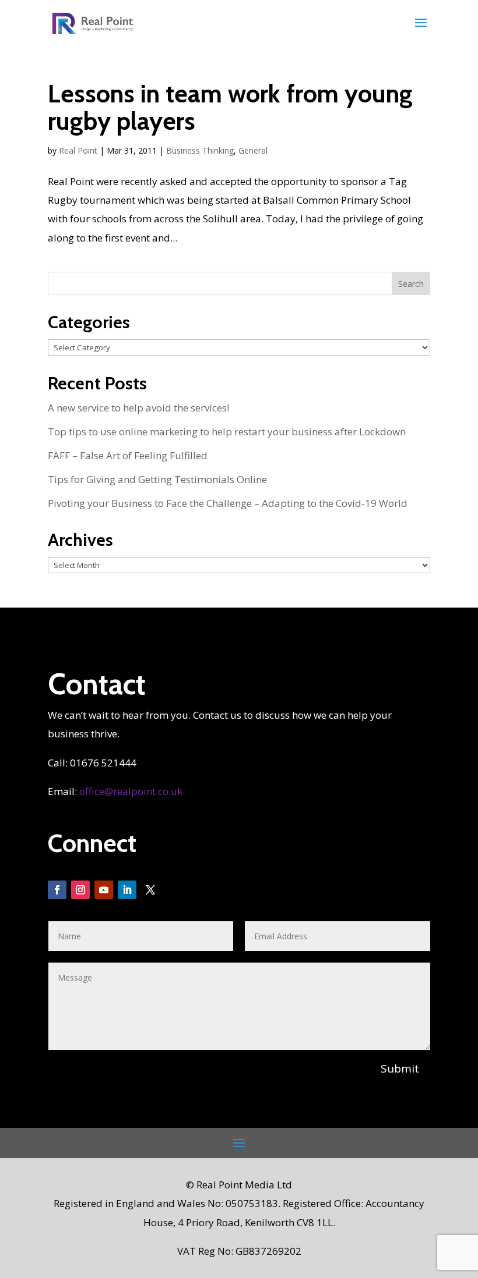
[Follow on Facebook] (57, 890)
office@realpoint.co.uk (130, 791)
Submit (400, 1068)
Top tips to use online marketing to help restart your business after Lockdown (227, 431)
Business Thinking (200, 150)
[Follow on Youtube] (103, 890)
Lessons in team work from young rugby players (230, 107)
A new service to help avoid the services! (138, 407)
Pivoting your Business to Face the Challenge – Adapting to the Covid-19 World (227, 503)
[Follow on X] (150, 890)
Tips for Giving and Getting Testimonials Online (157, 479)
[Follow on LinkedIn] (127, 890)
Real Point (78, 150)
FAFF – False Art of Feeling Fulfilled (128, 455)
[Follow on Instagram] (80, 890)
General (253, 150)
